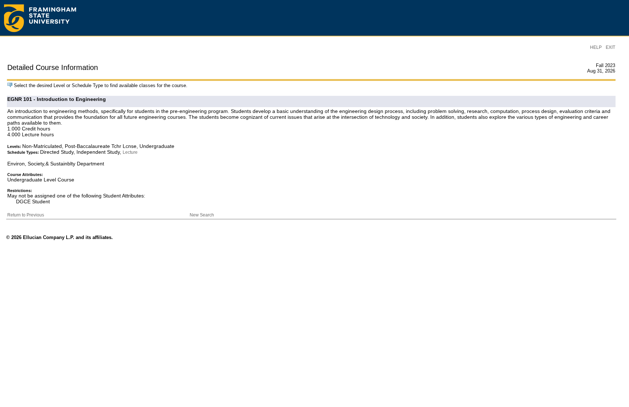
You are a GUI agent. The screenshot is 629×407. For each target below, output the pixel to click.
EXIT (610, 47)
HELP (596, 47)
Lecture (130, 152)
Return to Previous (25, 215)
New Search (202, 215)
